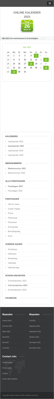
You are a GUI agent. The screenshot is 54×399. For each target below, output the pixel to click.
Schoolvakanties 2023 (17, 285)
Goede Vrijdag (14, 209)
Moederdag (12, 258)
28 (46, 68)
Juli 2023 (32, 320)
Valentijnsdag (13, 267)
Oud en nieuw (13, 204)
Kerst (10, 236)
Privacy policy (7, 368)
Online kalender (27, 14)
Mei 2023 (27, 47)
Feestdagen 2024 (15, 191)
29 (14, 72)
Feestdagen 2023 (15, 186)
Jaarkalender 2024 (15, 151)
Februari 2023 (7, 326)
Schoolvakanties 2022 (17, 281)
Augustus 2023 (34, 326)
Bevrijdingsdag (14, 231)
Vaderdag (12, 263)
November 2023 (34, 342)
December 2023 (34, 348)
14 (46, 60)
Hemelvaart (12, 218)
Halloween (12, 254)
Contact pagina (7, 362)
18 (31, 64)
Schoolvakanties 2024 (17, 290)
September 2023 (35, 331)
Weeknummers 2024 (16, 173)
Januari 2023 (6, 320)
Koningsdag (13, 227)
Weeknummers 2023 (17, 168)
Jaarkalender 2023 (16, 146)
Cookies (5, 373)
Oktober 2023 (34, 337)
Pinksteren (12, 222)
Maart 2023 (6, 331)
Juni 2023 (5, 348)
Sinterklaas (12, 249)
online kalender (12, 379)
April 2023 (5, 337)
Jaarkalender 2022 (15, 141)
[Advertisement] (27, 107)
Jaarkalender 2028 (15, 155)
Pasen (10, 213)
